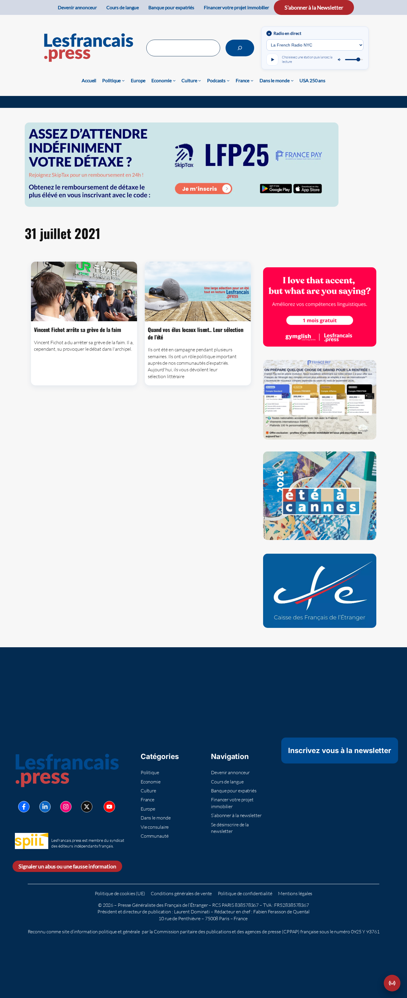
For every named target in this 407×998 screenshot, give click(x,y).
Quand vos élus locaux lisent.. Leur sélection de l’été (195, 333)
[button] (392, 983)
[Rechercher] (240, 48)
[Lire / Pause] (272, 60)
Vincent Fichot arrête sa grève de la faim (77, 329)
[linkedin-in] (45, 806)
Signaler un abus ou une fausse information (67, 866)
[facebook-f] (23, 806)
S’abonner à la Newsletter (314, 7)
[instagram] (66, 806)
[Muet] (339, 59)
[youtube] (109, 806)
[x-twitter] (86, 806)
